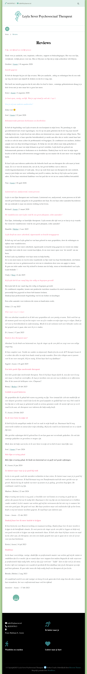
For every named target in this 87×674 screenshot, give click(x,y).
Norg (13, 275)
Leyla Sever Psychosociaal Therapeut (47, 16)
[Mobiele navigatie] (7, 29)
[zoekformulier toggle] (78, 3)
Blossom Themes (75, 667)
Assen (15, 64)
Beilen (15, 229)
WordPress (51, 670)
